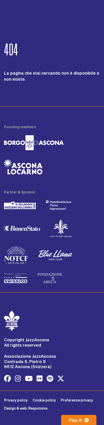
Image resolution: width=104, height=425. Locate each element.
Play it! (76, 419)
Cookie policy (44, 400)
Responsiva (37, 408)
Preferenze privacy (77, 400)
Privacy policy (16, 400)
